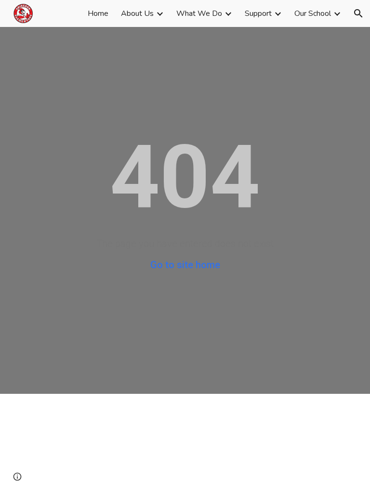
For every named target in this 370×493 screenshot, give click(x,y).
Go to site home (185, 265)
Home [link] (98, 13)
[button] (358, 13)
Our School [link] (312, 13)
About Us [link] (137, 13)
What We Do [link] (199, 13)
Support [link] (258, 13)
